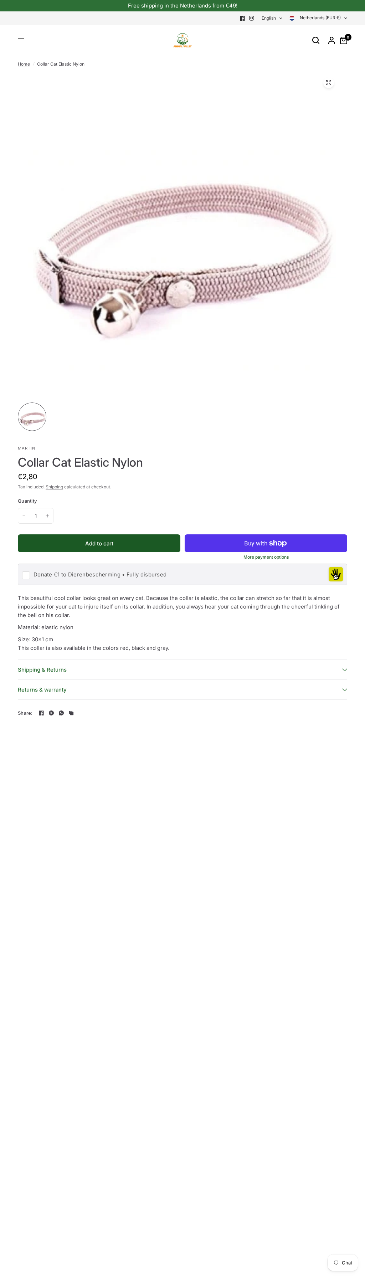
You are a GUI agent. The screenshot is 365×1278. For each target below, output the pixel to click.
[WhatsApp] (61, 713)
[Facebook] (242, 18)
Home (24, 64)
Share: (25, 713)
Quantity (27, 501)
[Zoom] (328, 82)
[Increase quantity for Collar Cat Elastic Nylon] (47, 515)
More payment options (266, 557)
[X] (51, 713)
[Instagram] (251, 18)
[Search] (316, 40)
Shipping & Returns (42, 669)
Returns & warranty (42, 689)
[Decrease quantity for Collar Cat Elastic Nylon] (24, 515)
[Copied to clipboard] (71, 713)
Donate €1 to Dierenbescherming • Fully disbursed (100, 574)
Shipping (54, 486)
